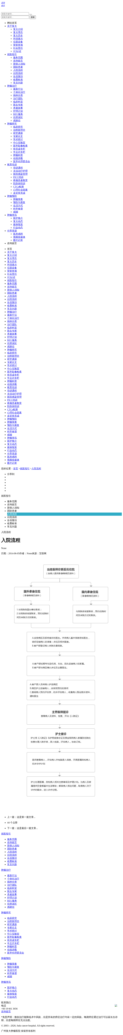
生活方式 (18, 205)
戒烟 (15, 212)
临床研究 (18, 127)
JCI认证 (17, 51)
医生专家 (18, 104)
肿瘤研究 (12, 123)
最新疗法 (18, 89)
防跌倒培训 (19, 183)
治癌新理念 (19, 130)
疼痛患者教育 (20, 180)
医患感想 (18, 234)
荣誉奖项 (18, 45)
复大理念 (18, 32)
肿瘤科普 (18, 155)
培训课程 (18, 167)
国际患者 (18, 67)
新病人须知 (19, 64)
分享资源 (12, 230)
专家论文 (18, 136)
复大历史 (18, 35)
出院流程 (18, 73)
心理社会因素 (20, 189)
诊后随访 (18, 76)
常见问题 (18, 82)
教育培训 (12, 164)
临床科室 (18, 101)
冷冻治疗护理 (20, 171)
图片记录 (18, 240)
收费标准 (18, 79)
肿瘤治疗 (12, 86)
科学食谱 (18, 208)
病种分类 (18, 95)
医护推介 (18, 218)
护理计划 (18, 111)
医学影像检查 (20, 145)
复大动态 (18, 221)
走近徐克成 (19, 193)
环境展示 (18, 38)
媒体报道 (18, 224)
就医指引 (12, 54)
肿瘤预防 (12, 196)
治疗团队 (18, 98)
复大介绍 (18, 29)
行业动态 (18, 227)
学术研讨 (18, 139)
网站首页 (12, 23)
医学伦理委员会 (21, 161)
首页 (9, 249)
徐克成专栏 (19, 149)
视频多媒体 (19, 237)
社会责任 (18, 48)
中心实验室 (19, 142)
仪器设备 (18, 41)
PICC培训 (18, 177)
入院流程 (18, 70)
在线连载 (18, 158)
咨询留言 (18, 60)
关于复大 (12, 26)
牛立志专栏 (19, 152)
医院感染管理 (20, 174)
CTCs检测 (18, 186)
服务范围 (18, 57)
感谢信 (16, 120)
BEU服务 (18, 114)
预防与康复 (19, 202)
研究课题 (18, 133)
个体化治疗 (19, 92)
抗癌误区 (18, 117)
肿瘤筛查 (18, 199)
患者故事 (18, 108)
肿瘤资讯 (12, 215)
